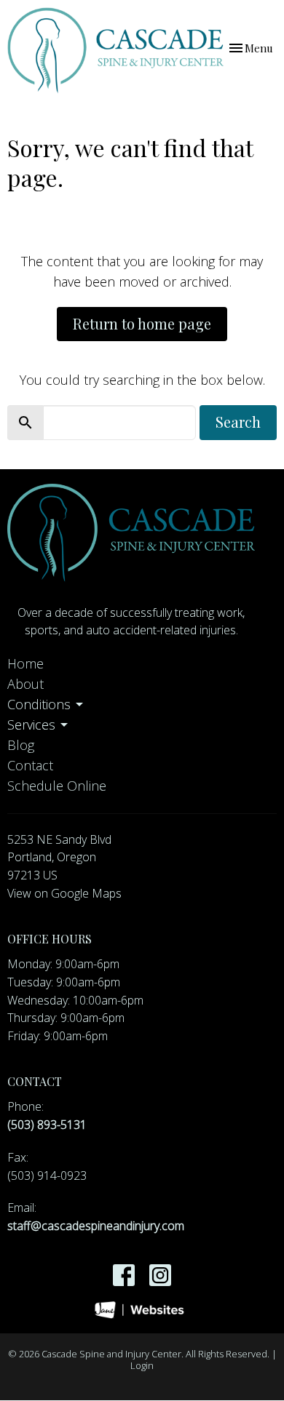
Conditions (39, 704)
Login (142, 1365)
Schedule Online (56, 785)
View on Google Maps (64, 893)
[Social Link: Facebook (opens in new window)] (124, 1275)
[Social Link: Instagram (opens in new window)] (160, 1275)
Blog (20, 745)
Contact (30, 765)
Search (238, 421)
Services (31, 724)
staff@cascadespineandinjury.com (95, 1226)
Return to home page (142, 323)
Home (25, 663)
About (25, 683)
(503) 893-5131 (47, 1125)
